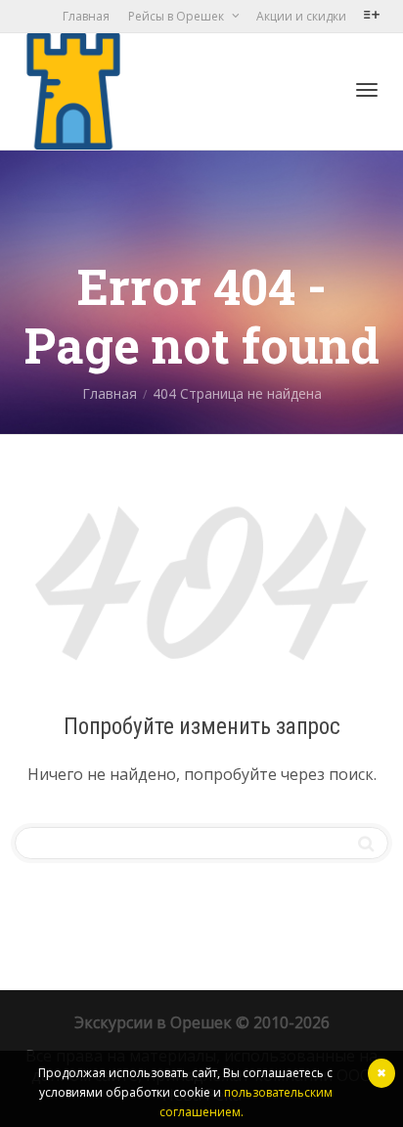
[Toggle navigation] (366, 90)
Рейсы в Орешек (177, 16)
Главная (86, 16)
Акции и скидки (301, 16)
